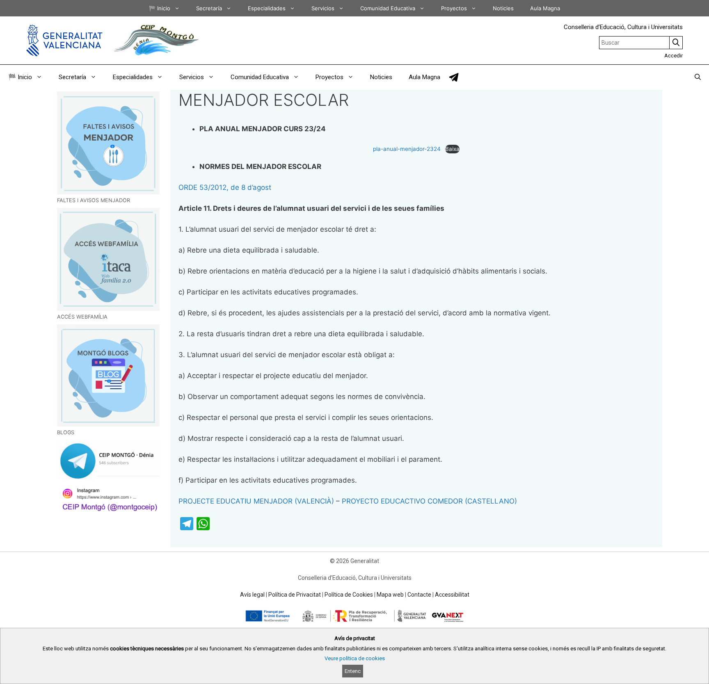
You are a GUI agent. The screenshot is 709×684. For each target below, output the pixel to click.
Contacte (419, 594)
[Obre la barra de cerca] (697, 77)
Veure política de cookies (355, 658)
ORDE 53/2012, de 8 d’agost (224, 187)
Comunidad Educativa (387, 8)
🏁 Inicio (159, 8)
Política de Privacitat (294, 594)
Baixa (452, 149)
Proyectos (454, 8)
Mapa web (390, 594)
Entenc (353, 671)
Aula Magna (545, 8)
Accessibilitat (452, 594)
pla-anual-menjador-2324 (407, 149)
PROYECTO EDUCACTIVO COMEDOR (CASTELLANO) (429, 501)
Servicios (322, 8)
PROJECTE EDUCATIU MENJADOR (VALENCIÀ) (256, 501)
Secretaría (209, 8)
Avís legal (252, 594)
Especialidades (267, 8)
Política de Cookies (349, 594)
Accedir (673, 55)
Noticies (503, 8)
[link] (453, 77)
